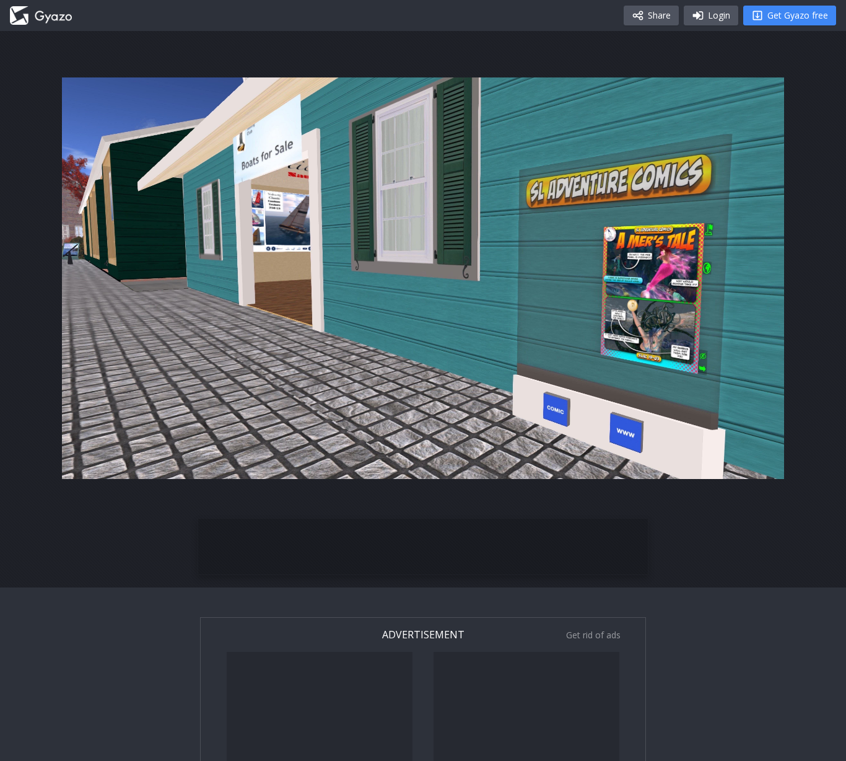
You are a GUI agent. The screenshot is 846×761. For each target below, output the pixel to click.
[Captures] (41, 15)
